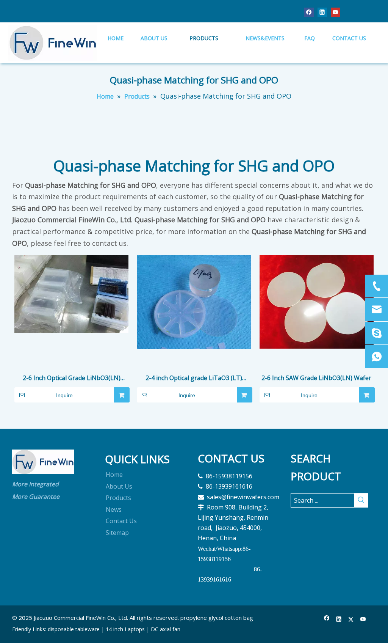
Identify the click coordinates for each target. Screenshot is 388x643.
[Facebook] (309, 12)
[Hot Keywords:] (361, 500)
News (114, 509)
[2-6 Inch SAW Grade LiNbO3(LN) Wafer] (317, 301)
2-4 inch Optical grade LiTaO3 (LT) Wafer (194, 378)
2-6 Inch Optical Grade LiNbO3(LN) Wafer (71, 378)
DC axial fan (165, 629)
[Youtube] (335, 12)
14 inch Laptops (125, 629)
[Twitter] (351, 619)
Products (118, 498)
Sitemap (117, 532)
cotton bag (239, 617)
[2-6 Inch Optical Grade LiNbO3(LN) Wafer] (71, 293)
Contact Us (121, 521)
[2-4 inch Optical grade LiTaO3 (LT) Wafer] (194, 301)
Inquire (64, 395)
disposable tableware (74, 629)
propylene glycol (201, 617)
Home (114, 474)
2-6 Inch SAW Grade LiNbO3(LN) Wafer (316, 378)
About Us (119, 486)
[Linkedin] (322, 12)
